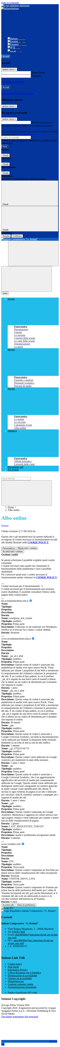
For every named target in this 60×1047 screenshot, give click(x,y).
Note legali (13, 967)
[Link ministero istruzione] (15, 5)
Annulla (6, 236)
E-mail (35, 122)
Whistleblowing (16, 981)
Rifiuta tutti (27, 548)
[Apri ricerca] (33, 253)
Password (36, 76)
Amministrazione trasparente (22, 987)
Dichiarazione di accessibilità (22, 975)
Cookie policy (15, 964)
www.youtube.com (11, 844)
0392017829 (18, 931)
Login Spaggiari (25, 134)
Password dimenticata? (12, 81)
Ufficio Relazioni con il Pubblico (24, 972)
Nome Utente (38, 72)
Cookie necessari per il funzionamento (20, 586)
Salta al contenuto (10, 2)
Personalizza (9, 548)
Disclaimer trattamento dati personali (19, 1016)
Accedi (6, 56)
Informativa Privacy (18, 969)
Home (11, 507)
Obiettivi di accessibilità (20, 978)
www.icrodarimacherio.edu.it (16, 638)
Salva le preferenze (26, 905)
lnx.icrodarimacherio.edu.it (15, 600)
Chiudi (5, 155)
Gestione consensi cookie (20, 984)
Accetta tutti (13, 551)
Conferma (17, 236)
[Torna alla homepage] (30, 239)
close (5, 293)
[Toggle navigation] (26, 279)
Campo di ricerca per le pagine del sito (20, 475)
